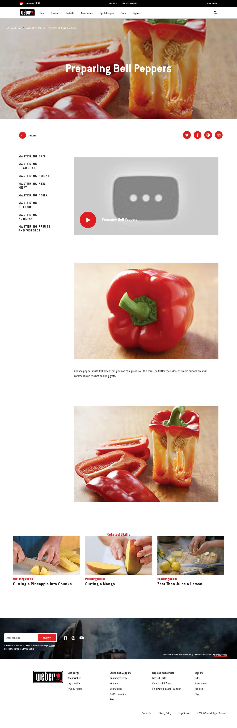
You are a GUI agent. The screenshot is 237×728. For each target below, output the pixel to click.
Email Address (13, 637)
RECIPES (113, 3)
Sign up (47, 637)
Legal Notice (74, 683)
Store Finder (212, 3)
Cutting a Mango (100, 584)
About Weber (74, 678)
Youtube (81, 638)
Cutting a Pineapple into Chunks (42, 584)
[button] (45, 12)
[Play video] (88, 220)
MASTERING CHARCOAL (28, 166)
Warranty (114, 683)
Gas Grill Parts (159, 678)
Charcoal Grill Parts (161, 683)
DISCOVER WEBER (130, 3)
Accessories (201, 683)
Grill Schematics (118, 694)
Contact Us (146, 713)
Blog (197, 694)
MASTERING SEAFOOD (28, 205)
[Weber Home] (27, 12)
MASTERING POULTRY (28, 217)
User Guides (116, 688)
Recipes (199, 688)
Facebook (65, 638)
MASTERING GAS (32, 156)
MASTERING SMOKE (34, 176)
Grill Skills (14, 28)
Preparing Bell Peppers (62, 28)
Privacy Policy (220, 654)
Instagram (73, 638)
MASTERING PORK (33, 195)
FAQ (112, 699)
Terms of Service (21, 649)
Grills (197, 678)
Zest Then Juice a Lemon (179, 584)
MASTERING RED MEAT (32, 185)
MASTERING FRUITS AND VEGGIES (34, 228)
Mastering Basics (35, 28)
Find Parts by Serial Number (166, 688)
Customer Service (119, 678)
